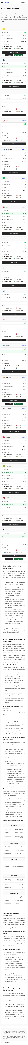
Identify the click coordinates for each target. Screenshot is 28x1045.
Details (23, 28)
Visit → (14, 52)
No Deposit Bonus (8, 213)
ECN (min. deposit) (8, 38)
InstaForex (8, 498)
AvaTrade (8, 290)
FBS (7, 178)
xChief (7, 529)
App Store (10, 55)
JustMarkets (9, 149)
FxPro (7, 268)
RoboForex (8, 60)
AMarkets (8, 377)
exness (7, 29)
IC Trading (8, 408)
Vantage (8, 437)
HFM (7, 319)
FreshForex (8, 466)
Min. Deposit (7, 35)
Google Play (19, 55)
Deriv (7, 120)
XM (6, 239)
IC (6, 91)
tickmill (7, 207)
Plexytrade (8, 345)
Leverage (6, 41)
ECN (5, 101)
